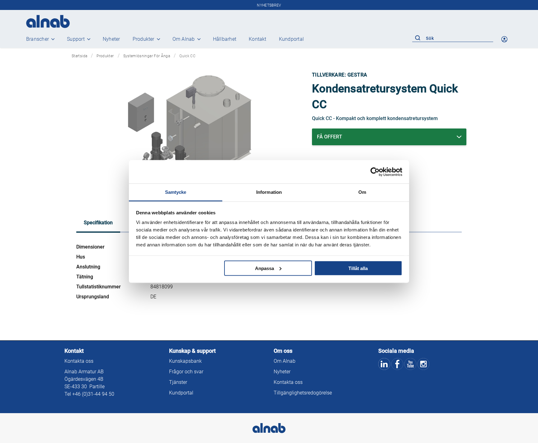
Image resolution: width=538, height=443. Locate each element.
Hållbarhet (224, 39)
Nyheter (111, 39)
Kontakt (258, 39)
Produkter (143, 39)
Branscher (37, 39)
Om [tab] (362, 192)
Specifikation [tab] (98, 223)
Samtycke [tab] (175, 192)
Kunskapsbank (185, 361)
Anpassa (264, 268)
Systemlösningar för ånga (146, 56)
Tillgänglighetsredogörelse (303, 393)
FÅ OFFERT (329, 137)
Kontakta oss (78, 361)
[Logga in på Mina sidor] (505, 39)
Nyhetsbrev (269, 5)
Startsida (79, 56)
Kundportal (291, 39)
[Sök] (417, 38)
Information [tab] (269, 192)
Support (76, 39)
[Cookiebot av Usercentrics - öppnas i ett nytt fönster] (375, 171)
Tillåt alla (358, 268)
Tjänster (178, 382)
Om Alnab (183, 39)
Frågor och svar (186, 372)
